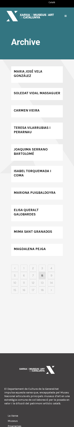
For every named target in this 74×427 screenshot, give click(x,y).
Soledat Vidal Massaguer (37, 93)
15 (14, 290)
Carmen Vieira (27, 110)
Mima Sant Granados (33, 232)
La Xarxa (13, 415)
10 (14, 283)
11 (24, 283)
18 (42, 290)
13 (42, 283)
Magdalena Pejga (30, 249)
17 (33, 290)
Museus (13, 420)
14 (51, 283)
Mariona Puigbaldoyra (35, 193)
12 (33, 283)
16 (24, 290)
